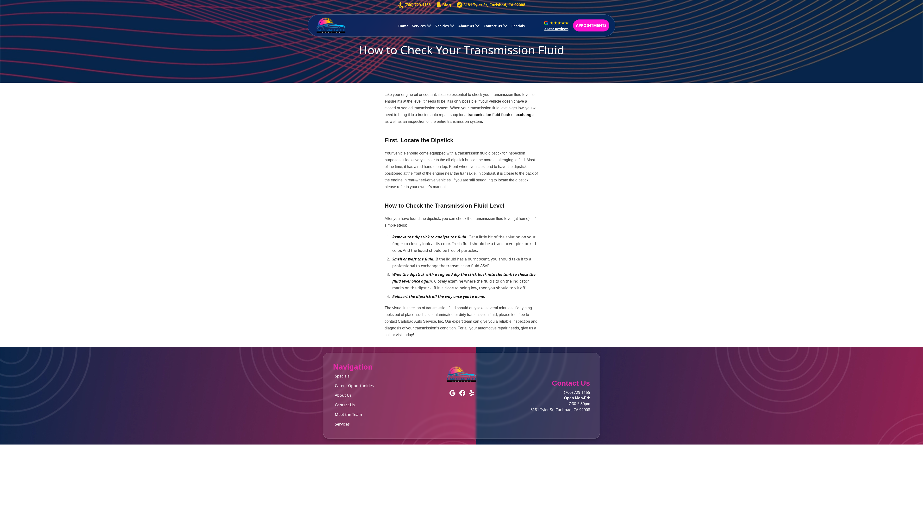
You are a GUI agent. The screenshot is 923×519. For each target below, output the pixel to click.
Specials (518, 26)
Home (403, 26)
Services (419, 26)
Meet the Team (348, 414)
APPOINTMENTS (591, 25)
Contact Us (493, 26)
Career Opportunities (354, 385)
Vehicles (442, 26)
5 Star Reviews (556, 28)
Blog (446, 4)
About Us (466, 26)
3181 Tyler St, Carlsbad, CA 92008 (494, 4)
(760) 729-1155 (418, 4)
